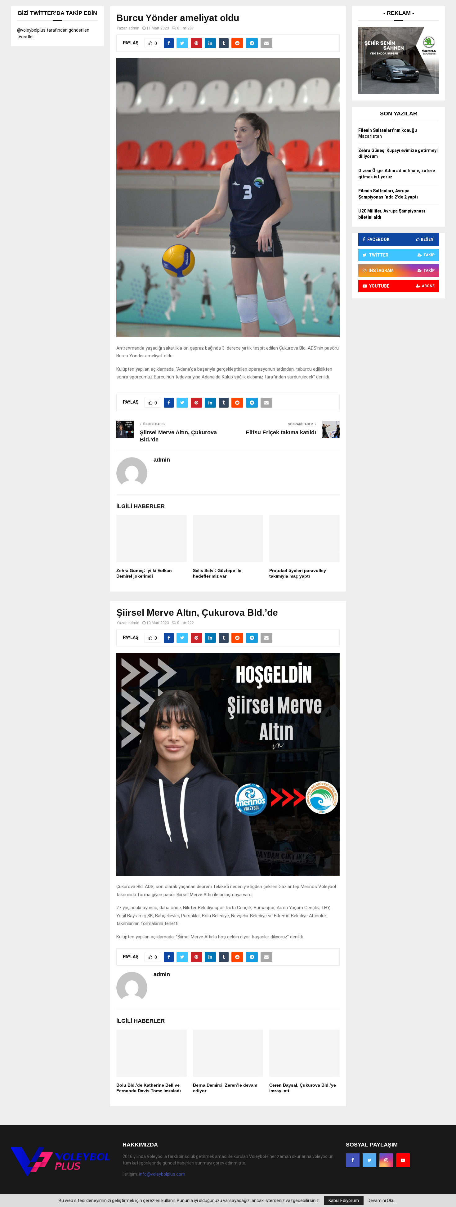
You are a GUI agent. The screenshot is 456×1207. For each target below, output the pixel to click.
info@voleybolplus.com (162, 1174)
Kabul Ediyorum (344, 1200)
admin (133, 28)
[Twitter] (369, 1160)
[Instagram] (386, 1160)
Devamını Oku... (382, 1200)
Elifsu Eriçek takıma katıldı (281, 432)
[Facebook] (353, 1160)
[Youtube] (403, 1160)
